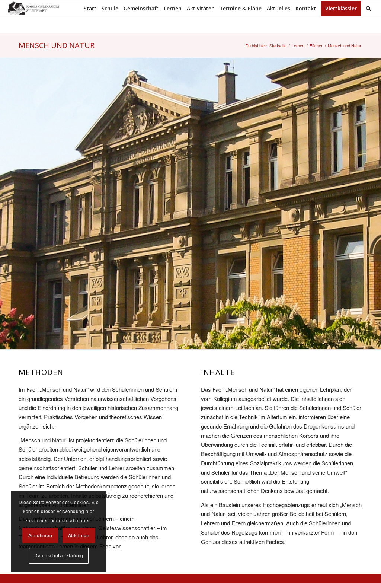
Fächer (316, 45)
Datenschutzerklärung (58, 555)
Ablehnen (79, 535)
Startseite (277, 45)
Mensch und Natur (57, 45)
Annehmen (40, 535)
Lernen (298, 45)
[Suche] (369, 8)
